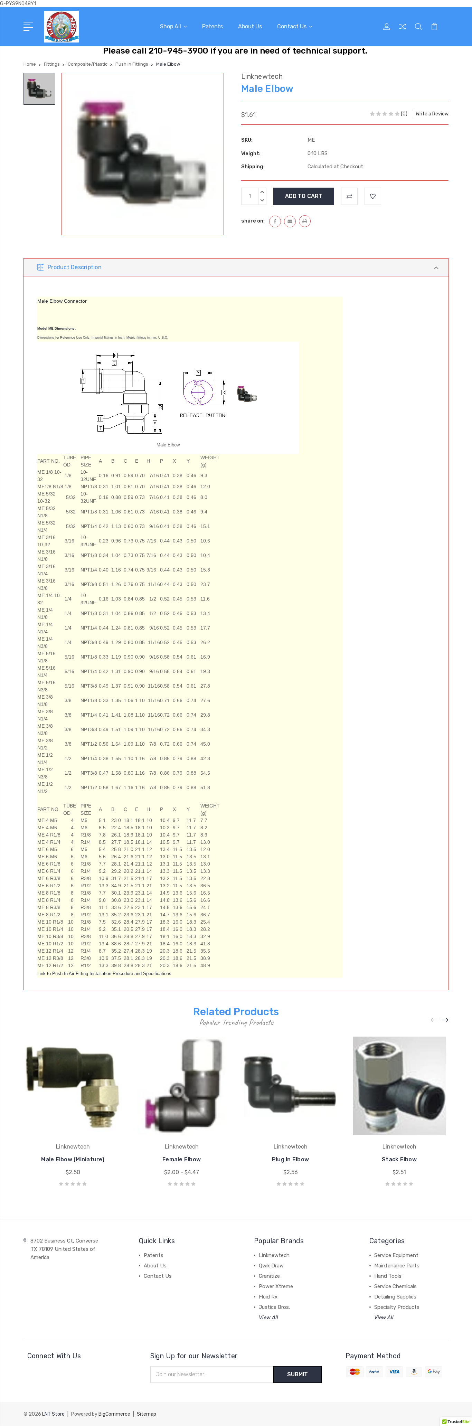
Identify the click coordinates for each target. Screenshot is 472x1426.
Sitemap (146, 1414)
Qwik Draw (271, 1266)
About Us (250, 26)
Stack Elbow (399, 1159)
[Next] (445, 1020)
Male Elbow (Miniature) (72, 1159)
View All (268, 1317)
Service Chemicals (395, 1286)
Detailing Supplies (395, 1297)
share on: (253, 221)
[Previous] (434, 1020)
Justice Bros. (274, 1307)
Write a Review (432, 114)
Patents (212, 26)
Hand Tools (388, 1276)
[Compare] (402, 31)
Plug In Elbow (290, 1159)
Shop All (170, 26)
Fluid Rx (268, 1297)
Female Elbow (181, 1159)
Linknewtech (274, 1255)
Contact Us (291, 26)
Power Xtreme (276, 1286)
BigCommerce (114, 1414)
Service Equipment (396, 1255)
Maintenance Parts (396, 1266)
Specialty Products (396, 1307)
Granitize (269, 1276)
